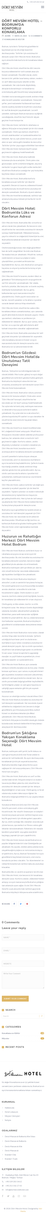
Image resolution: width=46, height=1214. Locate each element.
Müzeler (22, 1038)
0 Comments (36, 36)
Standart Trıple (11, 1159)
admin (7, 36)
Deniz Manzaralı (12, 1150)
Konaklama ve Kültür (14, 39)
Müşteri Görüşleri (12, 1116)
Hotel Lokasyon (11, 1112)
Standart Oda (10, 1155)
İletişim (8, 1120)
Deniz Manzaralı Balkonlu (15, 1141)
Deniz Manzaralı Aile (13, 1146)
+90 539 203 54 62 (36, 2)
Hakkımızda (9, 1108)
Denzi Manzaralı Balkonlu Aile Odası (20, 1136)
